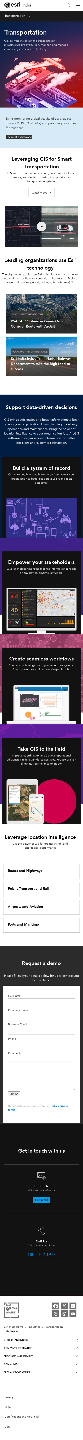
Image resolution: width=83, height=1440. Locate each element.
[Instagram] (64, 1313)
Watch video (39, 192)
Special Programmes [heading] (17, 1372)
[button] (41, 226)
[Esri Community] (55, 1313)
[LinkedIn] (72, 1306)
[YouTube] (72, 1313)
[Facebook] (55, 1306)
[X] (64, 1306)
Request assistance (19, 137)
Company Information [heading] (18, 1347)
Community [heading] (11, 1364)
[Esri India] (18, 5)
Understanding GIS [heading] (16, 1339)
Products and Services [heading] (18, 1356)
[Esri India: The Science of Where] (11, 1311)
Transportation (15, 15)
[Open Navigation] (78, 5)
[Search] (68, 5)
